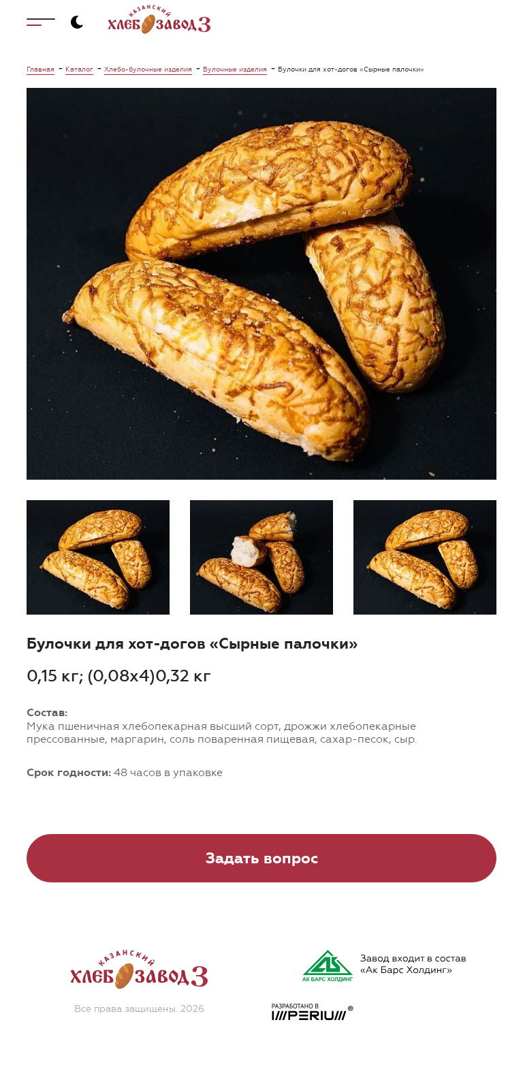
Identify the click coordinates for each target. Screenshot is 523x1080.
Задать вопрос (262, 858)
